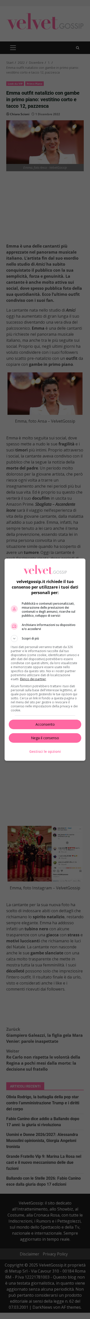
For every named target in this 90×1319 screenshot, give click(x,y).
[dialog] (45, 659)
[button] (45, 638)
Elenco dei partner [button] (33, 679)
